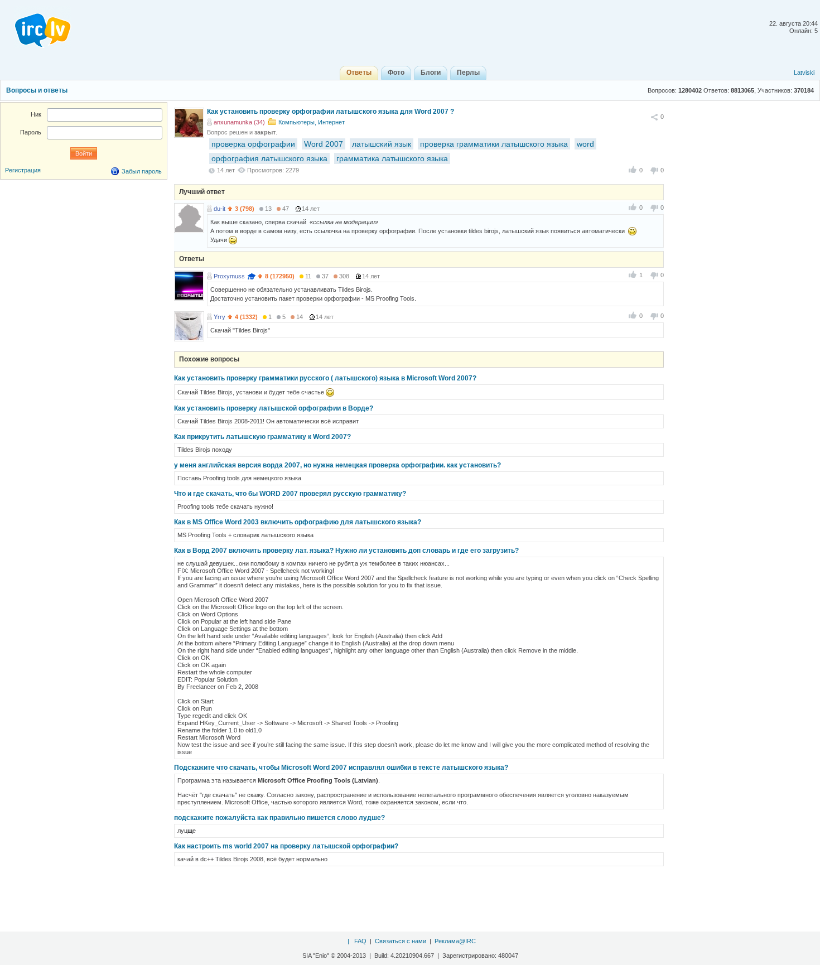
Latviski (804, 72)
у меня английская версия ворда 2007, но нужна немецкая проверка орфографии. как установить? (337, 465)
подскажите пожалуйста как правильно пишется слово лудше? (279, 818)
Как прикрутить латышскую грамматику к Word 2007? (262, 437)
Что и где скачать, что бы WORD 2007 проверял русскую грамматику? (290, 494)
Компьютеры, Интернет (311, 122)
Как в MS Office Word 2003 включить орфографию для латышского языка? (297, 522)
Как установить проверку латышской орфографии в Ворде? (273, 408)
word (585, 143)
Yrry (219, 316)
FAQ (360, 941)
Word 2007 (323, 143)
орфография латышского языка (269, 158)
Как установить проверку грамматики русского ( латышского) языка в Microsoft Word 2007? (325, 378)
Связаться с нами (400, 941)
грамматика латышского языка (392, 158)
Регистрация (23, 170)
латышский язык (381, 143)
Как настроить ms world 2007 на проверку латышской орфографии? (286, 846)
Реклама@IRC (455, 941)
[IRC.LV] (35, 27)
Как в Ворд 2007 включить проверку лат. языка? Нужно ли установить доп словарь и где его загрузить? (346, 550)
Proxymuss (229, 276)
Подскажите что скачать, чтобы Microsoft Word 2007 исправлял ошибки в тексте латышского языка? (341, 767)
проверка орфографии (253, 143)
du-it (219, 208)
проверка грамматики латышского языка (494, 143)
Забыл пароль (142, 171)
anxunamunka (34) (239, 122)
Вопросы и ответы (36, 90)
